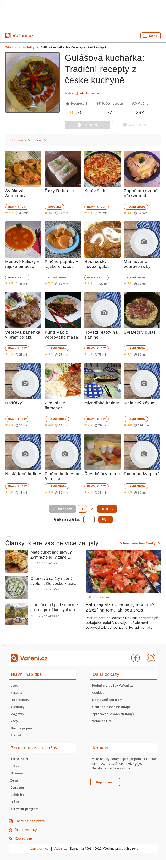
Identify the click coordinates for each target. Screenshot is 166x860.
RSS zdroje (23, 838)
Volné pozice (102, 721)
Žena (14, 780)
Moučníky (54, 206)
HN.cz (14, 766)
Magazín (17, 714)
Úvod (14, 685)
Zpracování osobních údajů (113, 714)
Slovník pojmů (21, 728)
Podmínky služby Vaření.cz (112, 685)
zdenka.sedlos (90, 93)
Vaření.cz (10, 47)
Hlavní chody (17, 206)
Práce (14, 802)
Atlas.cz (60, 848)
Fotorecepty (19, 700)
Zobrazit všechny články (137, 543)
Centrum (17, 787)
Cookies (98, 693)
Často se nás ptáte (30, 821)
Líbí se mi (90, 125)
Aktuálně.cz (19, 759)
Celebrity (17, 795)
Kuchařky (28, 47)
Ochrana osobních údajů (111, 707)
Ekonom (16, 773)
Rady (14, 721)
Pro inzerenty (26, 829)
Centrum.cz (39, 848)
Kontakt (16, 735)
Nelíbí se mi (137, 125)
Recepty (16, 693)
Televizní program (24, 809)
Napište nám (105, 782)
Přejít (105, 519)
